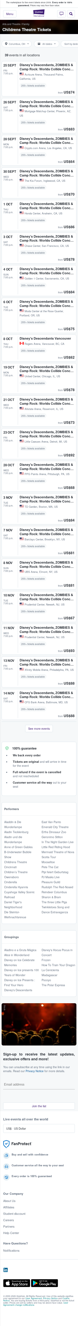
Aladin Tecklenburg (16, 832)
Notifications (11, 1250)
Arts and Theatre (11, 24)
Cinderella (10, 882)
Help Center (11, 1232)
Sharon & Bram (51, 897)
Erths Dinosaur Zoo (54, 832)
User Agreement (33, 1298)
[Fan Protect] (17, 1144)
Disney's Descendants (18, 990)
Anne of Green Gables (18, 847)
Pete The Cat (50, 867)
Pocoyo (46, 980)
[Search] (71, 13)
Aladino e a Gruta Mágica (20, 950)
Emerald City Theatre (55, 827)
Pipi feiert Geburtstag (55, 872)
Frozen (46, 960)
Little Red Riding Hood (56, 847)
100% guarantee (24, 748)
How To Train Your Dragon (58, 965)
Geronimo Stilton (52, 837)
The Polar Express (53, 985)
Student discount (14, 1213)
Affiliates (8, 1207)
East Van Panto (51, 822)
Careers (8, 1220)
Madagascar (49, 975)
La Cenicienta (50, 970)
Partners (9, 1226)
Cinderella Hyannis (16, 887)
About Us (9, 1200)
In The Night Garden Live (58, 842)
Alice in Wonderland (16, 955)
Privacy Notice (35, 1071)
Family (25, 24)
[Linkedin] (5, 1270)
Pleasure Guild (51, 882)
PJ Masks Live (51, 877)
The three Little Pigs (54, 902)
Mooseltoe (48, 862)
